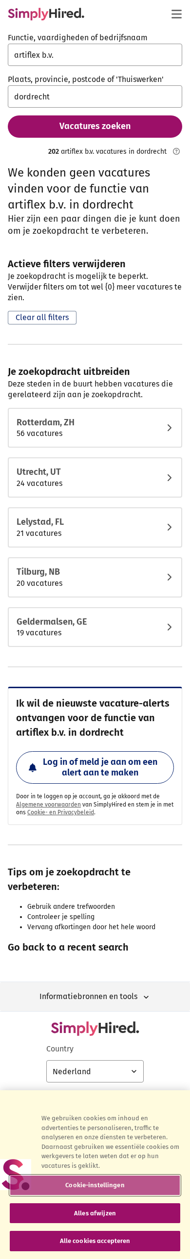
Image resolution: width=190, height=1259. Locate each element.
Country (60, 1048)
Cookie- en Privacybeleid (60, 812)
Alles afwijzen (95, 1213)
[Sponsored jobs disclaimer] (176, 151)
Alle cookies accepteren (95, 1240)
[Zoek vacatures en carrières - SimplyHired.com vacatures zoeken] (46, 14)
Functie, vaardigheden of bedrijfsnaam (78, 37)
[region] (95, 1174)
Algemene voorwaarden (48, 804)
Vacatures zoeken (95, 126)
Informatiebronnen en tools (88, 996)
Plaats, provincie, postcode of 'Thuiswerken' (86, 79)
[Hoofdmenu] (176, 14)
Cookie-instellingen (94, 1185)
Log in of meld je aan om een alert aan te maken (100, 767)
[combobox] (95, 55)
